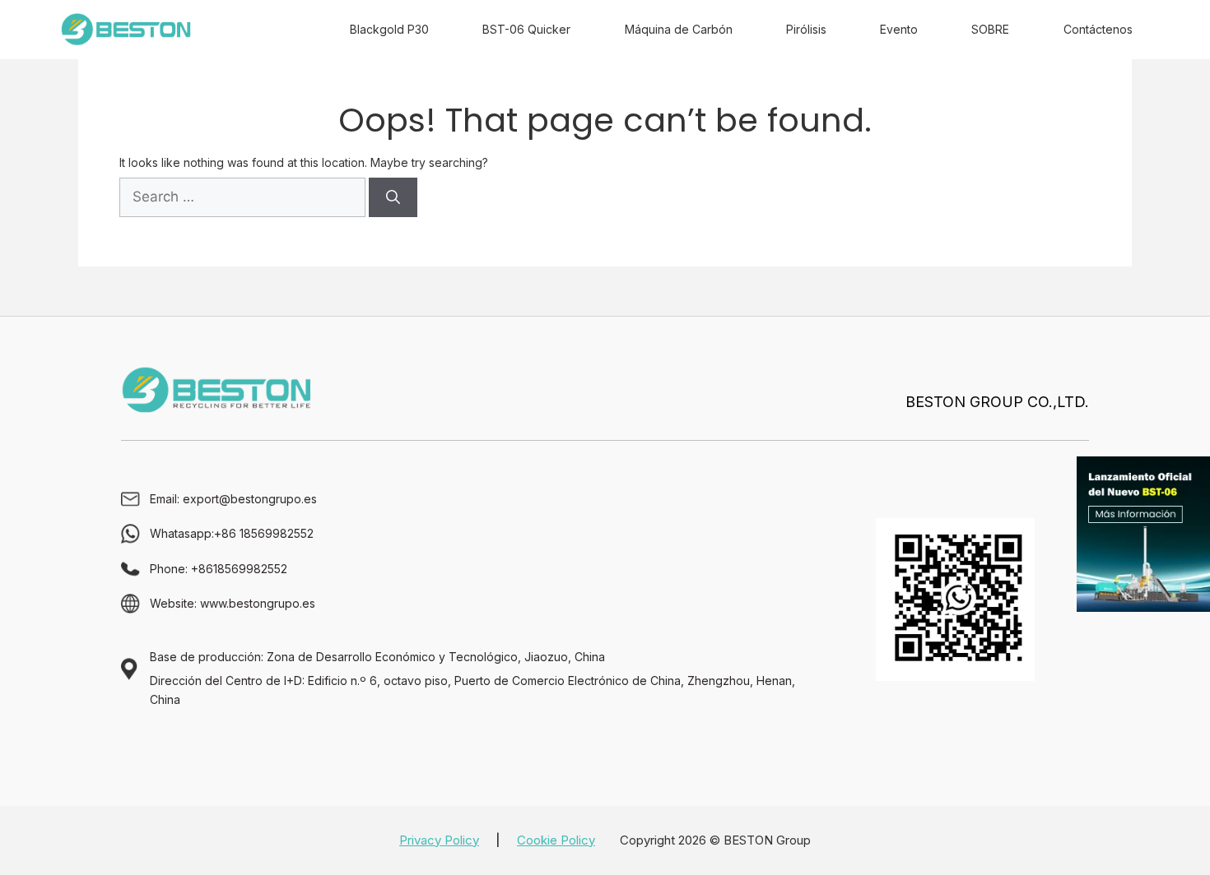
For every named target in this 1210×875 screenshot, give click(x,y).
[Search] (393, 197)
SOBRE (990, 29)
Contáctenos (1098, 29)
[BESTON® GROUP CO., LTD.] (126, 29)
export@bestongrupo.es (250, 499)
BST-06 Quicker (526, 29)
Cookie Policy (556, 840)
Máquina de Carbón (679, 29)
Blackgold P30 (389, 29)
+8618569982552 (239, 569)
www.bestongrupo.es (257, 603)
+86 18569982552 (264, 533)
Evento (899, 29)
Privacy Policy (439, 840)
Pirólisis (806, 29)
